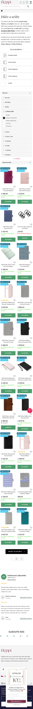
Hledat (28, 6)
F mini (8, 123)
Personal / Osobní (11, 118)
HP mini (8, 126)
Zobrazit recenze (11, 580)
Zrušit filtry (17, 158)
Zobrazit (25, 238)
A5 (7, 115)
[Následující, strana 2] (16, 559)
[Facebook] (3, 669)
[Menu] (31, 2)
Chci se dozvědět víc (16, 49)
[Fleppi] (6, 650)
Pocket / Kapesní (11, 120)
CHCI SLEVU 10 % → (16, 701)
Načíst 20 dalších (15, 552)
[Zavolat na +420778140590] (21, 2)
